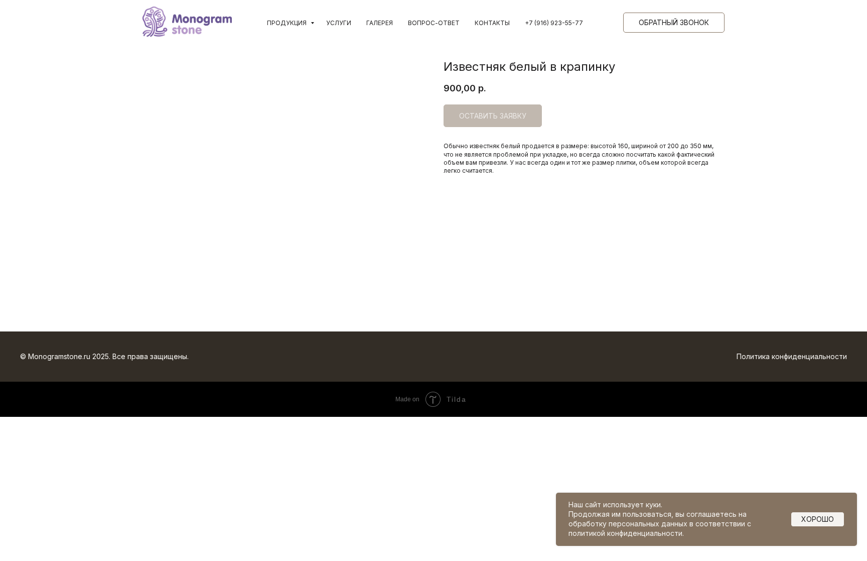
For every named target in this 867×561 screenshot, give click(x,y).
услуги (338, 23)
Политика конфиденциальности (792, 356)
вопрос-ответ (434, 23)
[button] (674, 23)
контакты (492, 23)
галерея (379, 23)
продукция (287, 23)
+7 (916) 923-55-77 (554, 23)
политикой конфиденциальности (625, 533)
